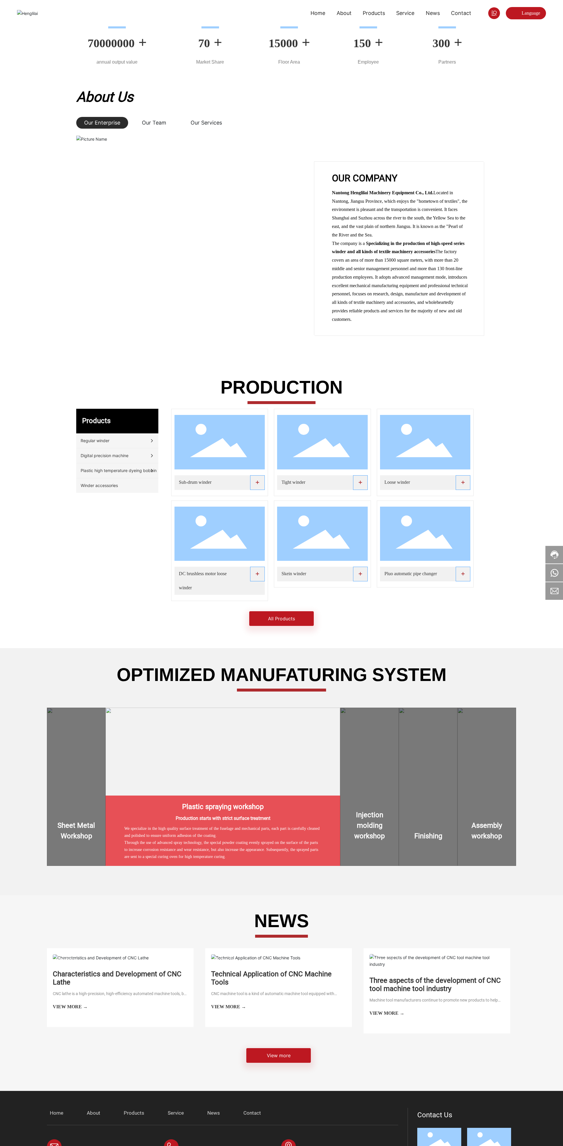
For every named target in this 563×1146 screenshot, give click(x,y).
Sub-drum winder (195, 482)
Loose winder (397, 482)
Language (531, 13)
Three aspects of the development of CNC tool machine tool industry (435, 984)
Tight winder (293, 482)
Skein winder (294, 573)
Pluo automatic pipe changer (410, 573)
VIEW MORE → (70, 1006)
